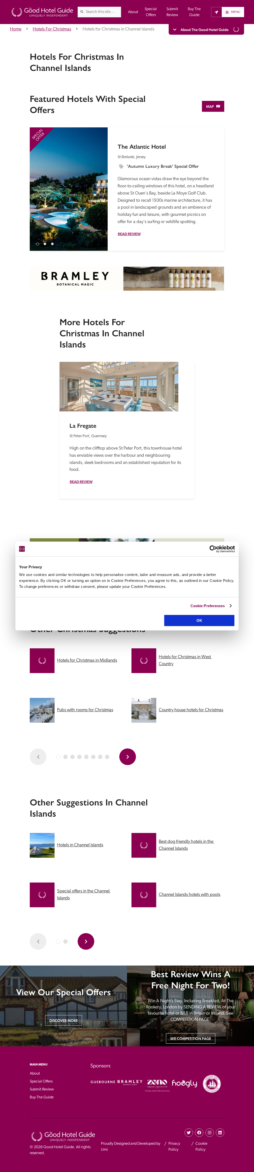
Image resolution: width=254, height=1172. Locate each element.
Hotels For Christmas (52, 29)
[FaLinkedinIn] (220, 1132)
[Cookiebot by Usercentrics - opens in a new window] (213, 549)
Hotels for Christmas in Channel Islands (118, 29)
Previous (38, 182)
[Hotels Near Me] (216, 12)
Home (15, 29)
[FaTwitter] (189, 1132)
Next (99, 182)
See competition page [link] (190, 1038)
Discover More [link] (63, 1020)
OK (199, 620)
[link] (82, 12)
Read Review (129, 234)
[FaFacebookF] (199, 1132)
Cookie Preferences (207, 606)
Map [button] (210, 106)
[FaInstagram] (209, 1132)
